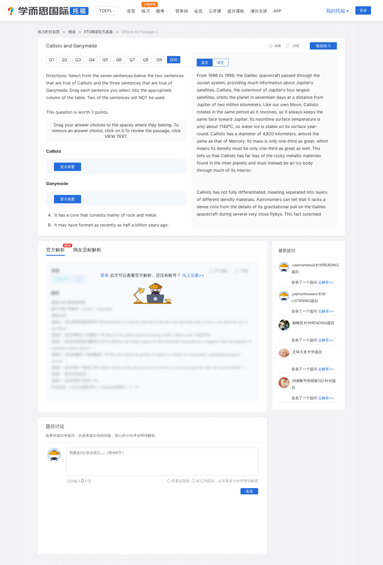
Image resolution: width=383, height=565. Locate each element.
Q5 (105, 59)
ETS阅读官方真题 (98, 31)
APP (277, 11)
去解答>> (326, 282)
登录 (363, 10)
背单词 (181, 11)
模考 (160, 11)
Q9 (159, 59)
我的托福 (335, 11)
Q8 (146, 59)
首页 (131, 11)
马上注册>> (193, 275)
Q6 (119, 59)
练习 (145, 11)
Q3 (78, 59)
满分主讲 (258, 11)
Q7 (132, 59)
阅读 (72, 31)
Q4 (92, 59)
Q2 (64, 59)
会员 (198, 11)
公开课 (215, 11)
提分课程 (235, 11)
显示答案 (67, 166)
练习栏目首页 (49, 31)
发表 (249, 491)
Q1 (51, 59)
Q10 (173, 59)
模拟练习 (323, 46)
